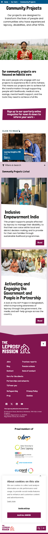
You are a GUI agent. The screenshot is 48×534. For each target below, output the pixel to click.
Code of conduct (29, 371)
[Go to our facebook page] (7, 403)
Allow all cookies (24, 515)
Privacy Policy (32, 391)
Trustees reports (29, 362)
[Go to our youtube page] (22, 403)
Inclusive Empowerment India (21, 214)
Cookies (29, 396)
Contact (10, 371)
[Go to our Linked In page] (17, 403)
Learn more (11, 501)
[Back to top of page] (43, 343)
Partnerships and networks (18, 381)
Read (40, 242)
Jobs (9, 362)
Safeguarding (12, 391)
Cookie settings (24, 508)
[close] (40, 475)
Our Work (14, 2)
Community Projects (27, 2)
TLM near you (12, 385)
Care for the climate (15, 376)
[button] (43, 528)
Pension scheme (28, 366)
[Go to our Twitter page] (12, 403)
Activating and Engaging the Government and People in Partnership (22, 290)
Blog (8, 366)
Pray (8, 396)
